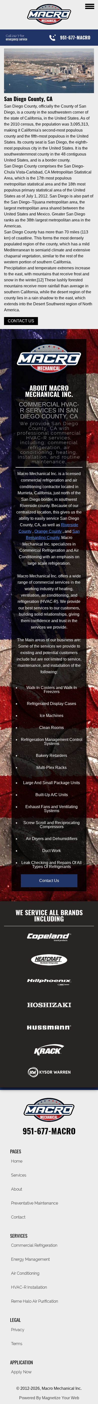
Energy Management (30, 1259)
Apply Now (21, 1372)
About (16, 1189)
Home (16, 1161)
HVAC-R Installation (29, 1287)
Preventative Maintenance (34, 1203)
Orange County (48, 531)
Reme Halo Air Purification (34, 1301)
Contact (18, 1217)
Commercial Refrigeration (34, 1245)
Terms (16, 1343)
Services (18, 1175)
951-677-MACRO (49, 1131)
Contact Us (21, 321)
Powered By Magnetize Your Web (49, 1398)
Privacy (17, 1329)
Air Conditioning (25, 1273)
